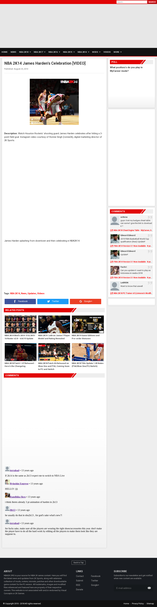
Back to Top (79, 563)
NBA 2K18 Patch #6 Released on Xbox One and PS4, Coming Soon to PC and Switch (53, 366)
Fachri (124, 267)
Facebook (23, 301)
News (24, 293)
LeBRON (124, 282)
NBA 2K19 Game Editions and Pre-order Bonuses (86, 337)
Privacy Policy (138, 603)
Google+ (88, 301)
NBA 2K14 (15, 293)
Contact (80, 576)
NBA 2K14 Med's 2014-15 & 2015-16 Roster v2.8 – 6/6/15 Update (20, 337)
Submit (79, 580)
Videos (40, 293)
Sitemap (150, 603)
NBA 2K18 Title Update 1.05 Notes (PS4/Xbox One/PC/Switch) (87, 364)
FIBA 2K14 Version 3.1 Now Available (130, 246)
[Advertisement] (36, 25)
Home (126, 603)
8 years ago (152, 246)
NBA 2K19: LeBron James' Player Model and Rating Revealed (54, 337)
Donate (79, 589)
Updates (32, 293)
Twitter (55, 301)
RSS (78, 585)
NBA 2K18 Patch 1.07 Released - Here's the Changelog (20, 364)
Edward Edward (128, 235)
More (116, 52)
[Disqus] (54, 420)
